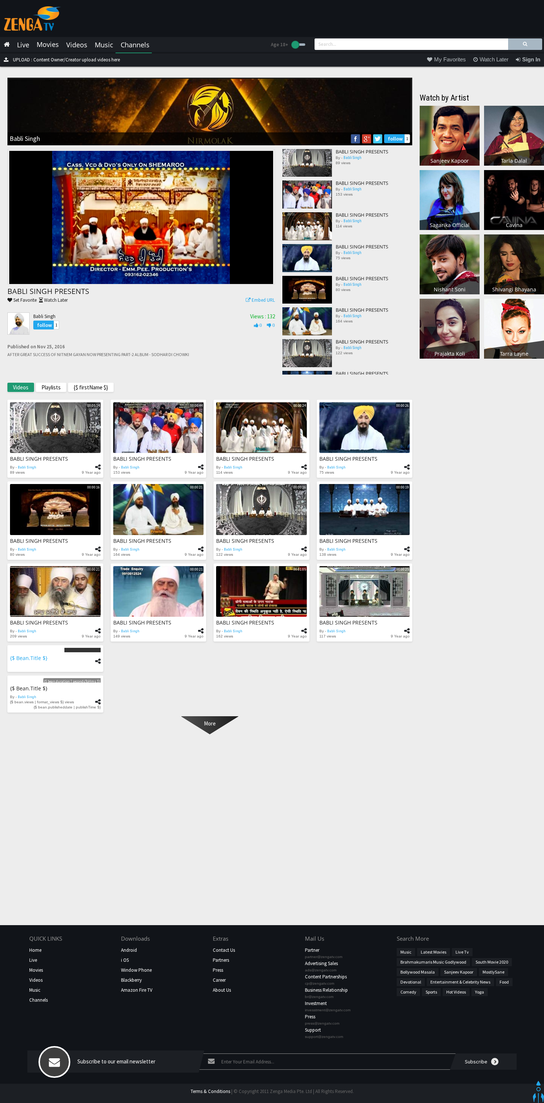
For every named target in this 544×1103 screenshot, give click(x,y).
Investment (316, 1003)
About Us (222, 990)
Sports (431, 992)
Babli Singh (44, 316)
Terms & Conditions (210, 1091)
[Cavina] (514, 199)
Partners (221, 960)
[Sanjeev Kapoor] (450, 135)
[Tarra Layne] (514, 328)
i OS (125, 960)
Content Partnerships (326, 977)
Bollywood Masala (417, 972)
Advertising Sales (321, 963)
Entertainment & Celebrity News (460, 982)
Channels (38, 1000)
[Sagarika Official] (450, 199)
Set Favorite (24, 300)
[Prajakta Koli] (450, 328)
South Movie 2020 (492, 962)
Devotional (410, 982)
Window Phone (136, 970)
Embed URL (263, 300)
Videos (36, 980)
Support (313, 1030)
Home (35, 950)
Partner (312, 950)
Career (219, 980)
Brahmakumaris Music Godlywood (433, 962)
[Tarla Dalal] (514, 135)
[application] (141, 217)
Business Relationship (326, 990)
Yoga (479, 992)
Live (33, 960)
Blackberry (131, 980)
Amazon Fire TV (136, 990)
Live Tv (462, 952)
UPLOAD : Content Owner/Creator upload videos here (66, 60)
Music (34, 990)
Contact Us (224, 950)
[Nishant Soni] (450, 264)
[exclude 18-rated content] (298, 44)
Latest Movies (433, 952)
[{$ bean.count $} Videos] (55, 650)
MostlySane (493, 972)
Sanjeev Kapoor (458, 972)
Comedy (408, 992)
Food (504, 982)
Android (129, 950)
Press (218, 970)
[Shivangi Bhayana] (514, 264)
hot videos (456, 992)
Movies (36, 970)
